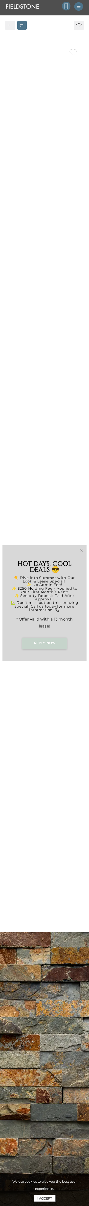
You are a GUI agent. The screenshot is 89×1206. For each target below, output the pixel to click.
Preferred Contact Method (39, 483)
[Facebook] (11, 380)
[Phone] (66, 6)
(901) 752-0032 (24, 369)
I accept (44, 1198)
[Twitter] (20, 380)
